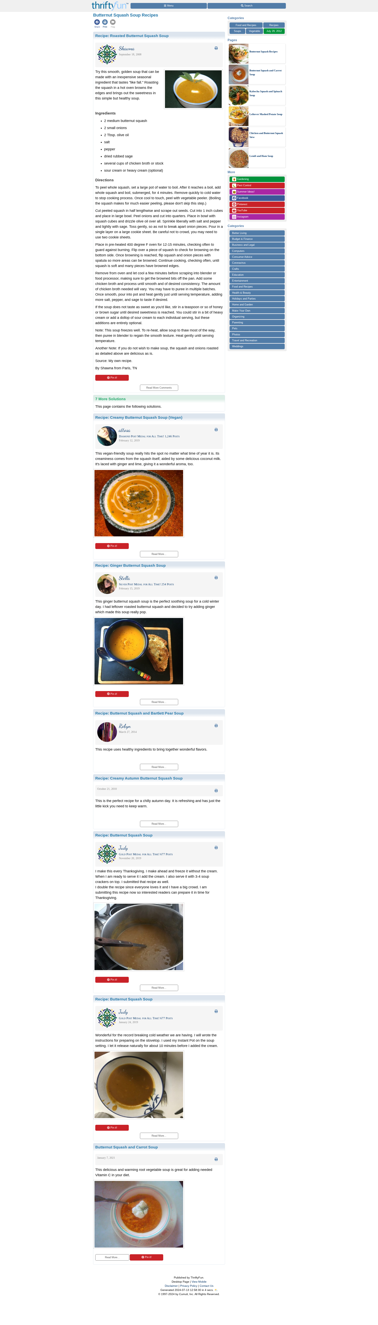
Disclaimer (171, 1285)
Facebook (242, 197)
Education (238, 274)
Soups (237, 31)
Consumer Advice (242, 256)
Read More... (112, 1257)
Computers (238, 250)
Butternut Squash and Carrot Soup (265, 72)
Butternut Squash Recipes (263, 51)
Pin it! (113, 377)
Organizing (238, 316)
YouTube (241, 210)
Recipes (274, 25)
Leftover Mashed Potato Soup (265, 114)
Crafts (235, 268)
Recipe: (132, 35)
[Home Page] (110, 2)
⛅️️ (216, 1290)
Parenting (237, 322)
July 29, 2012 (274, 31)
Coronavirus (239, 262)
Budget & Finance (242, 238)
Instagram (242, 216)
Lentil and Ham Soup (261, 155)
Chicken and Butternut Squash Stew (266, 135)
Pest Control (242, 185)
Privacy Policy (188, 1285)
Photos (236, 334)
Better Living (239, 233)
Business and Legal (243, 244)
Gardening (241, 179)
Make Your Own (241, 310)
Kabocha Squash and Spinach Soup (265, 93)
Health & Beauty (241, 292)
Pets (234, 328)
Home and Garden (242, 304)
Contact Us (206, 1285)
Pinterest (241, 204)
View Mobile (199, 1281)
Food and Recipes (246, 25)
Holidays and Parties (244, 298)
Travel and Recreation (244, 340)
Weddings (237, 346)
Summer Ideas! (244, 192)
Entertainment (240, 280)
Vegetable (254, 31)
